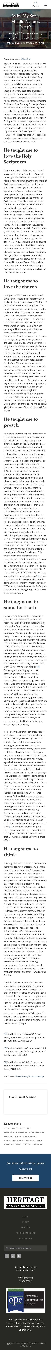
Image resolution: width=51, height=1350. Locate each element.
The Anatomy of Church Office (20, 1136)
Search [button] (36, 6)
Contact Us (25, 1178)
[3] (10, 826)
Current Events (21, 1076)
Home (25, 1216)
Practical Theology (36, 1076)
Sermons (25, 1227)
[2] (38, 666)
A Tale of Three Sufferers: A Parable (23, 1144)
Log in (28, 1346)
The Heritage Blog (25, 1233)
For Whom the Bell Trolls (18, 1128)
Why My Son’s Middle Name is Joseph (23, 1140)
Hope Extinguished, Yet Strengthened (24, 1132)
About (25, 1222)
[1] (38, 576)
